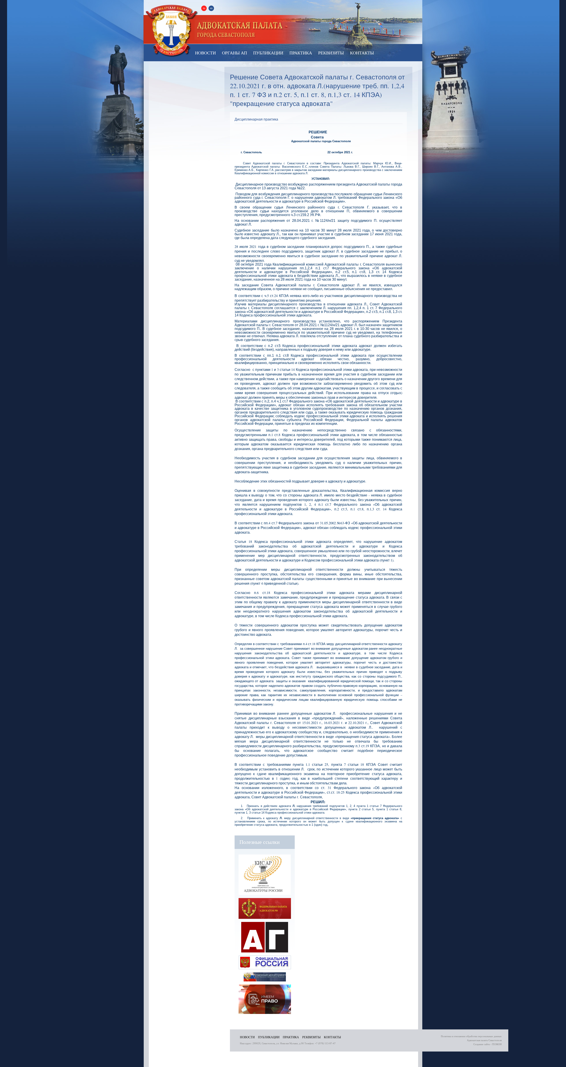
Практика (300, 53)
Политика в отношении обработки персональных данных (471, 1036)
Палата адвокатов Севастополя (240, 30)
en (211, 8)
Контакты (362, 53)
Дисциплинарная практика (256, 119)
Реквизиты (331, 53)
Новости (205, 53)
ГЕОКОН (497, 1044)
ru (204, 8)
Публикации (268, 53)
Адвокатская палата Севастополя (172, 30)
